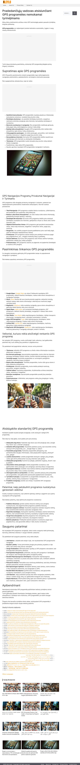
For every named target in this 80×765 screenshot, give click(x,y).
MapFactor (28, 327)
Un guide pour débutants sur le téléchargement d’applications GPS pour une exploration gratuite (28, 623)
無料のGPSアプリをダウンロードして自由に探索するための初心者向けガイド (23, 665)
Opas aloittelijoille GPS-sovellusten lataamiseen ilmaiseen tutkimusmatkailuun (24, 642)
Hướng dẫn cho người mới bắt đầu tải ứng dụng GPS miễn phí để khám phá (24, 645)
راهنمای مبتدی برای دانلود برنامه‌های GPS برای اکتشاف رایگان (37, 660)
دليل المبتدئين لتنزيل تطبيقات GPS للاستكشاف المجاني (39, 658)
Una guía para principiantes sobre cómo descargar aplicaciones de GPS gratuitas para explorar (28, 612)
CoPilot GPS (18, 323)
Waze (12, 299)
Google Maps (20, 293)
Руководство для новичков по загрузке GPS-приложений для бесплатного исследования (28, 651)
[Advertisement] (29, 48)
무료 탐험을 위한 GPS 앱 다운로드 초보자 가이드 (17, 670)
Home (4, 5)
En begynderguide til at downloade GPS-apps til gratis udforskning (21, 618)
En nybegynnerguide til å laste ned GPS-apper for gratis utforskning (21, 633)
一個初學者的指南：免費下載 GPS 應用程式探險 (18, 668)
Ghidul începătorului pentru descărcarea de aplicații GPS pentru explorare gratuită (25, 638)
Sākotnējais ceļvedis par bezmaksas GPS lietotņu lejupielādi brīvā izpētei (24, 628)
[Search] (74, 13)
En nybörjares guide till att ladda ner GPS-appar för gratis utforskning (23, 643)
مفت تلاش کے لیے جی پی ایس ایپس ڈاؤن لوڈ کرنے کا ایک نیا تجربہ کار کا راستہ (35, 656)
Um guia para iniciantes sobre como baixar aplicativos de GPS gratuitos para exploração (27, 637)
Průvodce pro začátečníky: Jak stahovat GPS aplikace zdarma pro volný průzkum (25, 617)
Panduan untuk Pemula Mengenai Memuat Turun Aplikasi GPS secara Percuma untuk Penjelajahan (32, 615)
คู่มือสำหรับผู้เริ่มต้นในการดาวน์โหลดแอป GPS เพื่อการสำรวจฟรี (21, 663)
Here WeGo (18, 315)
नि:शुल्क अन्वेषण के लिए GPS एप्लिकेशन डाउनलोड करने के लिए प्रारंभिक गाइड (19, 661)
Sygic (23, 319)
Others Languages (7, 674)
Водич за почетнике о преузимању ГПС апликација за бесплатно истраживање (28, 653)
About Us (11, 5)
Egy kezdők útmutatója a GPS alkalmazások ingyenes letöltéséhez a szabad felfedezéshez (27, 630)
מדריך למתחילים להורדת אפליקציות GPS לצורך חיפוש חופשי (38, 655)
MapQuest (17, 305)
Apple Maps (18, 309)
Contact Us (29, 5)
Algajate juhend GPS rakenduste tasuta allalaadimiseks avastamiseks (21, 622)
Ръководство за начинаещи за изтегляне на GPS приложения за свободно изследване (29, 650)
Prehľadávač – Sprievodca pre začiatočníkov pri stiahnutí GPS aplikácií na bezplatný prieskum (29, 640)
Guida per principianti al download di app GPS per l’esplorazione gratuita (23, 627)
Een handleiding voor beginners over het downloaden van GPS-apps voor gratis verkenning (29, 632)
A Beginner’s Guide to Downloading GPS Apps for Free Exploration (21, 610)
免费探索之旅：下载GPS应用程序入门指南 (17, 666)
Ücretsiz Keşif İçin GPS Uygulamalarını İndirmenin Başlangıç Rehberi (22, 646)
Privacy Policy (20, 5)
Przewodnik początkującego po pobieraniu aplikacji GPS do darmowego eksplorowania (26, 635)
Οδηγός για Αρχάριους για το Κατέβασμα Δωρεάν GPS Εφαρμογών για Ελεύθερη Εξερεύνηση (29, 648)
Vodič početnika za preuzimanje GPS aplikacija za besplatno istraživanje (23, 625)
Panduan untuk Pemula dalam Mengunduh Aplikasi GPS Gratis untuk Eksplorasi (29, 614)
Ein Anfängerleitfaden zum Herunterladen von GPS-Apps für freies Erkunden (24, 620)
